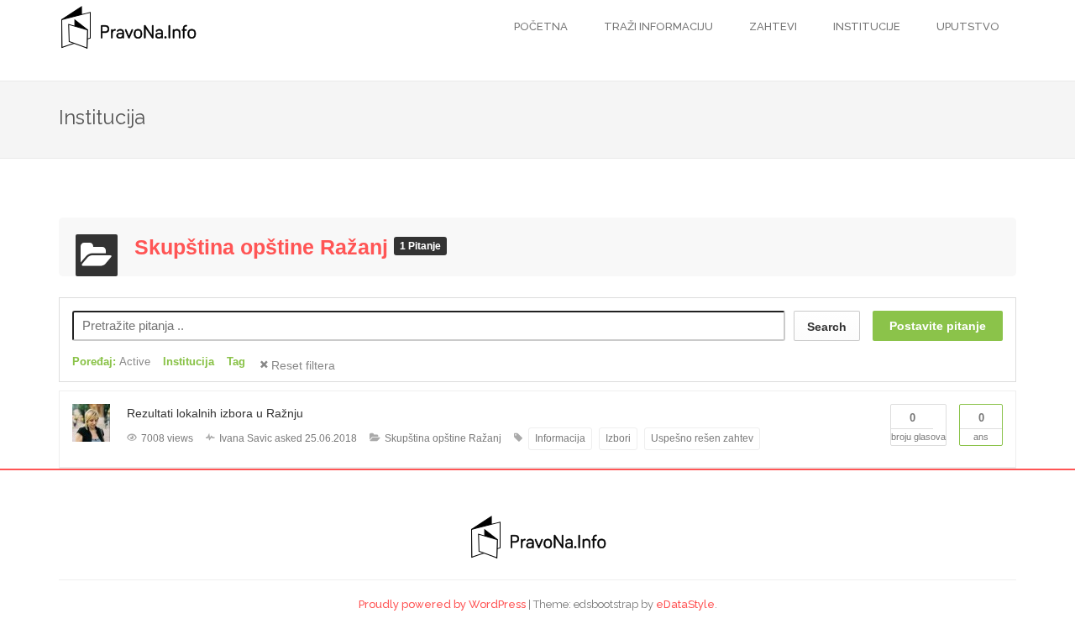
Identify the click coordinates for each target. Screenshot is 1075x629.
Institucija (188, 361)
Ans (980, 426)
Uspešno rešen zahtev (702, 438)
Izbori (618, 438)
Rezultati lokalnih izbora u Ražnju (215, 413)
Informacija (560, 438)
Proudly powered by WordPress (442, 604)
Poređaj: (111, 361)
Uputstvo (966, 26)
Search (827, 326)
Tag (236, 361)
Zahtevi (772, 26)
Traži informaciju (657, 26)
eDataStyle (685, 604)
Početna (541, 26)
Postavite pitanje (937, 326)
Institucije (865, 26)
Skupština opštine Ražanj (264, 247)
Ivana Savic (245, 438)
